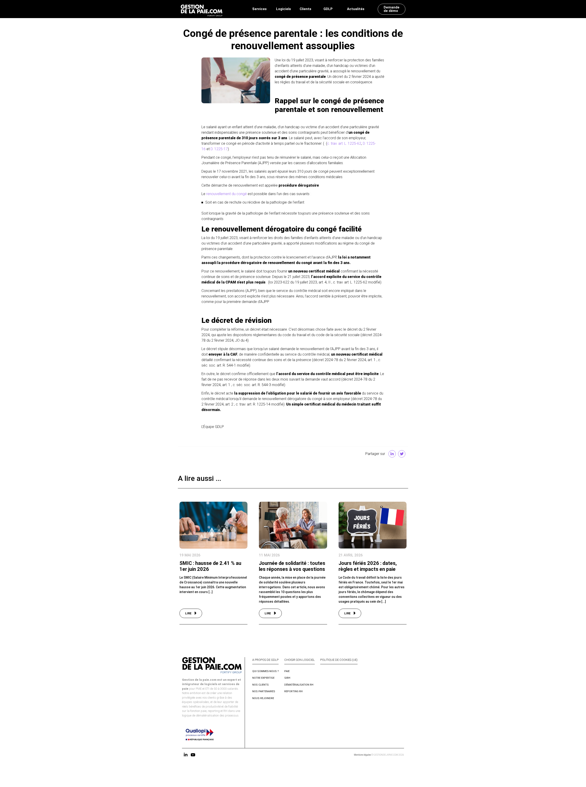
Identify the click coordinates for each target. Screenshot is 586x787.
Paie (287, 671)
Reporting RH (293, 691)
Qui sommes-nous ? (265, 671)
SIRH (287, 677)
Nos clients (260, 684)
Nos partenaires (263, 691)
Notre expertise (263, 677)
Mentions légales (362, 755)
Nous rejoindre (263, 698)
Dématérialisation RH (298, 684)
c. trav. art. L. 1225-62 (344, 143)
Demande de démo (391, 9)
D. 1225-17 (219, 149)
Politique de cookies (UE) (339, 660)
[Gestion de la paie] (201, 9)
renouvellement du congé (226, 194)
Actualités (355, 9)
